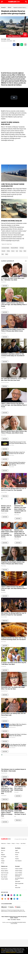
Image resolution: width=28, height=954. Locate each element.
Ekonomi (3, 850)
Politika (8, 251)
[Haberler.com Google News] (2, 895)
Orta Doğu (22, 247)
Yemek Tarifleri (4, 879)
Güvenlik (3, 251)
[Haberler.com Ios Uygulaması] (4, 907)
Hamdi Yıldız (9, 244)
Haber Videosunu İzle (14, 36)
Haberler (3, 848)
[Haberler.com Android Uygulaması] (11, 907)
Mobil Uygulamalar (19, 883)
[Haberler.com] (6, 839)
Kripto (2, 858)
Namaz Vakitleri (4, 870)
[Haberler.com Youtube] (8, 899)
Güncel (9, 7)
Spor (2, 852)
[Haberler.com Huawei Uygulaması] (18, 907)
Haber (9, 919)
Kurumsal (17, 866)
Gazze (6, 254)
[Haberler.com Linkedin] (14, 895)
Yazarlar (17, 858)
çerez (2, 949)
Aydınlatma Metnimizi (11, 952)
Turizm (16, 856)
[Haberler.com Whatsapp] (17, 895)
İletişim (13, 843)
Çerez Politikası (18, 872)
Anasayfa (3, 7)
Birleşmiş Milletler (14, 247)
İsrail (17, 251)
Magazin (3, 854)
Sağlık (16, 850)
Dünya (21, 251)
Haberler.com (4, 866)
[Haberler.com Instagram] (11, 895)
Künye (17, 843)
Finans (16, 854)
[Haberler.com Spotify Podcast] (20, 895)
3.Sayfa (2, 860)
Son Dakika (3, 856)
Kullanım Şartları (18, 868)
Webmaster (17, 881)
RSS (16, 885)
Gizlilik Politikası (18, 870)
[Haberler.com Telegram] (14, 899)
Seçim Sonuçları (4, 872)
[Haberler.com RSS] (2, 899)
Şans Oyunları (4, 874)
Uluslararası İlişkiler (5, 247)
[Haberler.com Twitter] (8, 895)
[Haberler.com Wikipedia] (5, 899)
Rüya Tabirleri (4, 876)
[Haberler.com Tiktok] (11, 899)
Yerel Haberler (18, 860)
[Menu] (2, 2)
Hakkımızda (3, 843)
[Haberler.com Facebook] (5, 895)
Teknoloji (17, 852)
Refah (25, 251)
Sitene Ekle (17, 887)
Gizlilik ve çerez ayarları (7, 922)
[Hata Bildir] (14, 922)
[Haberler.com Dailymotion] (17, 899)
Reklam (8, 843)
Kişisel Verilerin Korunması (18, 875)
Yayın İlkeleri (23, 843)
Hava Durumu (4, 868)
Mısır (3, 254)
